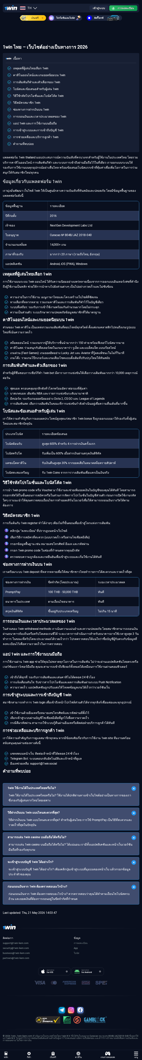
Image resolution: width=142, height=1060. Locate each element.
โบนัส (76, 953)
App (76, 948)
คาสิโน (78, 1057)
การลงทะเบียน (126, 8)
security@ (8, 948)
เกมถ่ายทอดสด (108, 1057)
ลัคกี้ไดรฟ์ (99, 18)
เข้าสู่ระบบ (99, 8)
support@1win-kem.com (15, 943)
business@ (8, 953)
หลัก (6, 1057)
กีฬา (29, 1057)
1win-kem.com (21, 948)
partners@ (8, 958)
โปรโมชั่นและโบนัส (65, 18)
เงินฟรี (35, 17)
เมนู (136, 1057)
